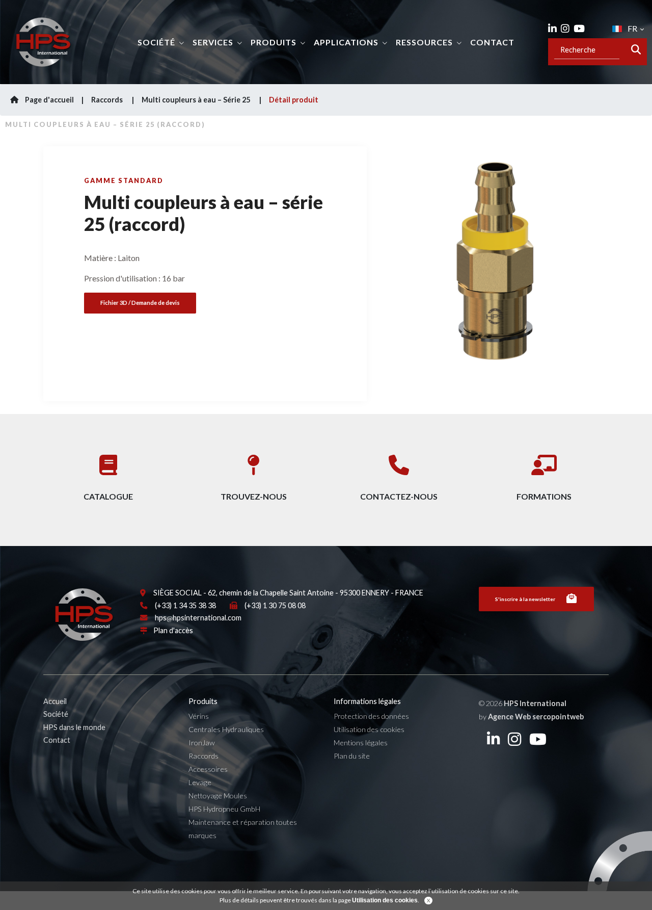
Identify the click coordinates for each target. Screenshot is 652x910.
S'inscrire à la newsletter (525, 599)
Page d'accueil (48, 99)
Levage (199, 782)
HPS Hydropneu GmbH (224, 808)
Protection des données (371, 716)
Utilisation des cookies (369, 729)
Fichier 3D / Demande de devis (140, 302)
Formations (544, 496)
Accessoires (208, 769)
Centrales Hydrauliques (226, 729)
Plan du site (352, 755)
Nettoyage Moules (217, 795)
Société (55, 714)
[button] (392, 271)
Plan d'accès (173, 630)
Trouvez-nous (254, 496)
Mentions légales (361, 742)
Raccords (107, 99)
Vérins (198, 716)
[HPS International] (84, 618)
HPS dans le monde (74, 727)
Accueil (55, 701)
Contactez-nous (399, 496)
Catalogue (108, 496)
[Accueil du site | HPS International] (43, 42)
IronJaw (201, 742)
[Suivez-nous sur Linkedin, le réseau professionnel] (552, 28)
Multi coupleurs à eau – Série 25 (197, 99)
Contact (492, 42)
